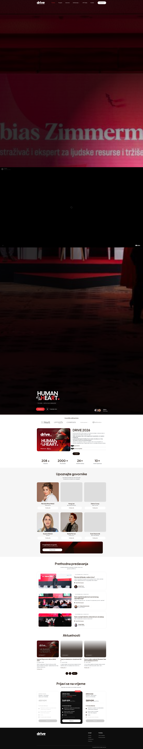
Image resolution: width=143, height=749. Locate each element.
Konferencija (75, 2)
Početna (53, 2)
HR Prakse (85, 2)
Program (60, 2)
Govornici (67, 2)
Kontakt (92, 2)
